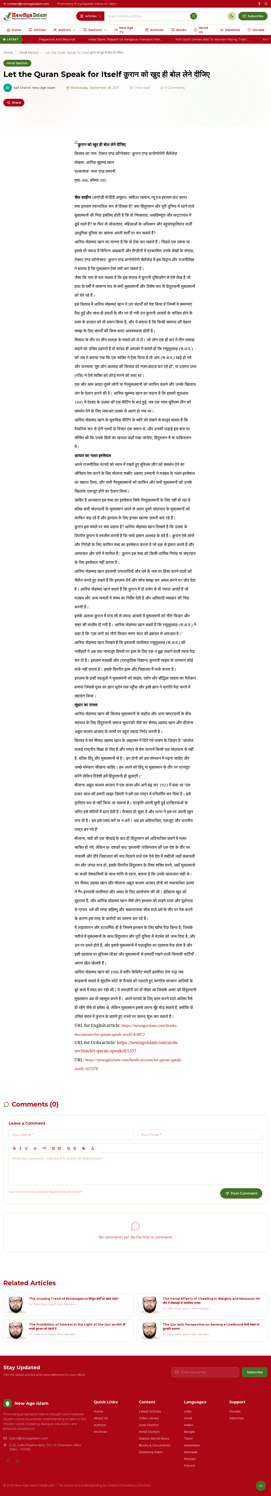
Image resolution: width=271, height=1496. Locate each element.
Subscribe (255, 1372)
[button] (35, 1148)
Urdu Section (149, 1425)
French (189, 1466)
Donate (235, 1411)
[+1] (59, 1148)
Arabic (189, 1425)
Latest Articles (150, 1411)
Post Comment (244, 1193)
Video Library (149, 1418)
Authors (100, 1425)
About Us (101, 1418)
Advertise (236, 1418)
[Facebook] (7, 1461)
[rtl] (44, 1148)
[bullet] (74, 1148)
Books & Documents (154, 1445)
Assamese (192, 1445)
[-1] (54, 1148)
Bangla (189, 1432)
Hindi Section (29, 52)
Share (16, 103)
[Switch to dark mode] (231, 16)
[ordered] (69, 1148)
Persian (190, 1459)
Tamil (188, 1438)
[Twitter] (18, 1461)
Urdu (187, 1411)
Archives (100, 1432)
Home (8, 52)
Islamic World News (154, 1438)
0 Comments (175, 88)
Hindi (188, 1418)
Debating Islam (150, 1452)
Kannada (190, 1452)
